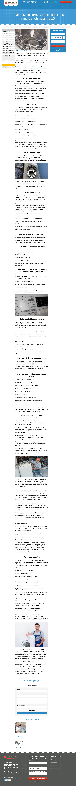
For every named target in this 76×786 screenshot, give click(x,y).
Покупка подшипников (7, 35)
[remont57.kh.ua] (15, 757)
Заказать (58, 46)
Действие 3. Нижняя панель (7, 46)
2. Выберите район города (35, 766)
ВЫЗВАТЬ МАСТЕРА (66, 2)
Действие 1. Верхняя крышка (8, 41)
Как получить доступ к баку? (7, 39)
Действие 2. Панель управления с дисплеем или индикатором (8, 44)
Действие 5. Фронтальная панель (8, 50)
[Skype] (56, 2)
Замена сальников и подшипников (9, 58)
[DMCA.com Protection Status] (7, 780)
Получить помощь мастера (38, 778)
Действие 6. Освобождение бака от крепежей (8, 53)
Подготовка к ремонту (6, 31)
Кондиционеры (53, 759)
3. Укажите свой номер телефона (37, 771)
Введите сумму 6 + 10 (22, 705)
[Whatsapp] (53, 2)
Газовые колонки (53, 762)
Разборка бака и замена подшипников (7, 56)
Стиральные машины (54, 758)
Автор (18, 689)
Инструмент (5, 33)
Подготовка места (6, 37)
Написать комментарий (32, 685)
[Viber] (52, 2)
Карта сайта (6, 775)
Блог (51, 6)
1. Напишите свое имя (34, 760)
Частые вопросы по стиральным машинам (8, 67)
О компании (60, 6)
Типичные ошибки (6, 60)
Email (18, 694)
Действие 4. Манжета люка (7, 48)
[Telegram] (55, 2)
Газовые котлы (53, 760)
